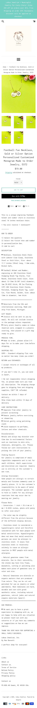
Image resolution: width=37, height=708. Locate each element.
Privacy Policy (8, 673)
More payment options (18, 200)
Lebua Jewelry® (21, 697)
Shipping (8, 172)
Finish (18, 179)
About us (5, 662)
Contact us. (7, 665)
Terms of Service (9, 667)
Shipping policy (8, 676)
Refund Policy (8, 670)
